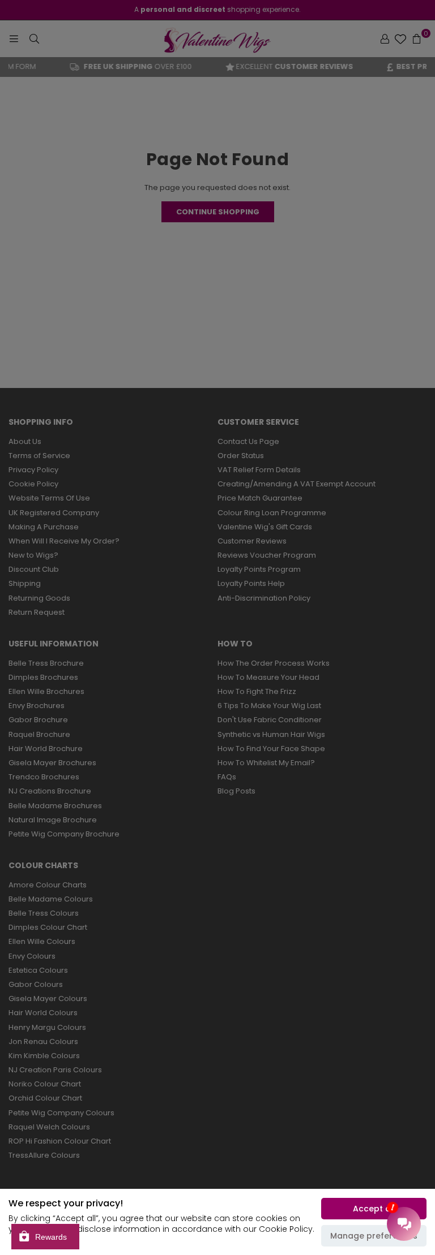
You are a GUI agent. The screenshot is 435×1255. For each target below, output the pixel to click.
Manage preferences (373, 1235)
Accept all (374, 1208)
